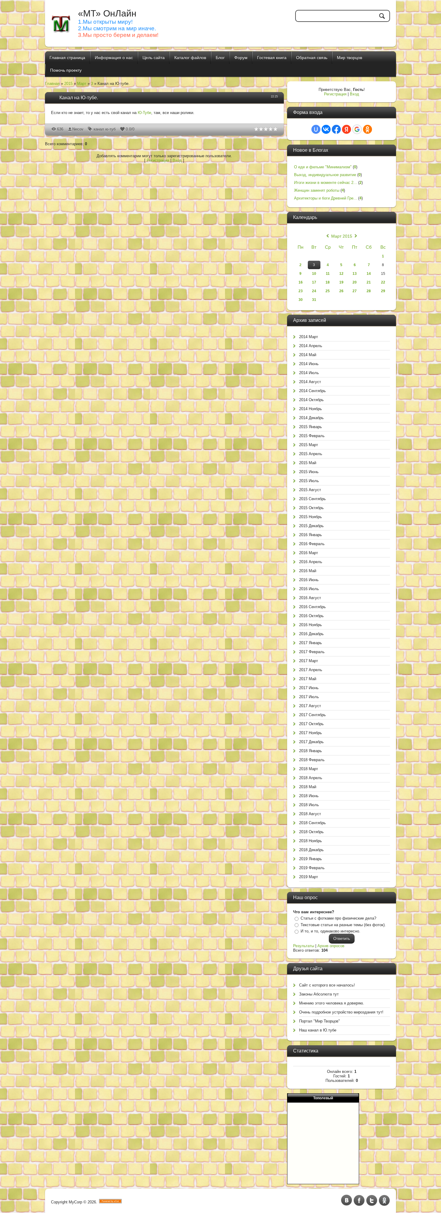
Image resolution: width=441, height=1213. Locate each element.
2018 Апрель (310, 778)
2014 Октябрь (311, 400)
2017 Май (307, 679)
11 (328, 274)
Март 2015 (341, 236)
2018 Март (308, 769)
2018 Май (307, 787)
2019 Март (308, 877)
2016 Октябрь (311, 616)
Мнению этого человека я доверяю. (331, 1003)
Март (81, 83)
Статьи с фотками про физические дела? (338, 918)
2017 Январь (310, 643)
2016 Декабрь (311, 634)
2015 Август (310, 490)
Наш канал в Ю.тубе (317, 1030)
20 (354, 282)
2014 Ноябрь (310, 409)
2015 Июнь (309, 472)
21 (369, 282)
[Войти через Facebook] (336, 129)
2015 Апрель (310, 454)
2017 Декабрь (311, 742)
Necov (77, 129)
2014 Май (307, 355)
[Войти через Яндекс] (346, 129)
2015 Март (308, 445)
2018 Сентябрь (312, 823)
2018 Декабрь (311, 850)
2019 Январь (310, 859)
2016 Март (308, 553)
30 (300, 300)
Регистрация (158, 160)
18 (328, 282)
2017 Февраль (312, 652)
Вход (177, 160)
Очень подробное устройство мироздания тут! (341, 1012)
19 (341, 282)
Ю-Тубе (144, 112)
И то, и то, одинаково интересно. (330, 931)
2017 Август (310, 706)
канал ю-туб (105, 129)
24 (314, 291)
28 (369, 291)
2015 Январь (310, 427)
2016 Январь (310, 535)
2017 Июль (309, 697)
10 (314, 274)
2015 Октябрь (311, 508)
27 (354, 291)
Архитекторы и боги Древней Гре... (325, 198)
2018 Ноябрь (310, 841)
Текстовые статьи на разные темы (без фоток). (343, 925)
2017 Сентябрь (312, 715)
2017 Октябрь (311, 724)
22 (383, 282)
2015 (68, 83)
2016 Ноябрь (310, 625)
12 (341, 274)
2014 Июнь (309, 364)
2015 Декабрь (311, 526)
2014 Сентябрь (312, 391)
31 (314, 300)
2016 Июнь (309, 580)
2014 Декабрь (311, 418)
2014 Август (310, 382)
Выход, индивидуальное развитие (325, 175)
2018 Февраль (312, 760)
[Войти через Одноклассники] (367, 129)
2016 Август (310, 598)
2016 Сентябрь (312, 607)
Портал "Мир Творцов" (319, 1021)
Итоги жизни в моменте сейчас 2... (325, 182)
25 (328, 291)
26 (341, 291)
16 (300, 282)
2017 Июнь (309, 688)
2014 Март (308, 337)
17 (314, 282)
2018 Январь (310, 751)
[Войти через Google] (357, 129)
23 (300, 291)
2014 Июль (309, 373)
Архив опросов (330, 946)
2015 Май (307, 463)
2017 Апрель (310, 670)
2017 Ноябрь (310, 733)
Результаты (303, 946)
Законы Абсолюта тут (319, 994)
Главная (52, 83)
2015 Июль (309, 481)
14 (369, 274)
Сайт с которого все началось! (327, 985)
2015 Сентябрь (312, 499)
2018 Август (310, 814)
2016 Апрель (310, 562)
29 (383, 291)
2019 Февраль (312, 868)
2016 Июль (309, 589)
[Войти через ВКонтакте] (326, 129)
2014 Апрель (310, 346)
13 (354, 274)
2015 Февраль (312, 436)
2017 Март (308, 661)
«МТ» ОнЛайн (107, 13)
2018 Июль (309, 805)
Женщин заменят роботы (316, 190)
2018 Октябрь (311, 832)
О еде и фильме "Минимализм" (323, 167)
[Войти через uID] (315, 129)
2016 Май (307, 571)
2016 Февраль (312, 544)
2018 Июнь (309, 796)
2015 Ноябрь (310, 517)
